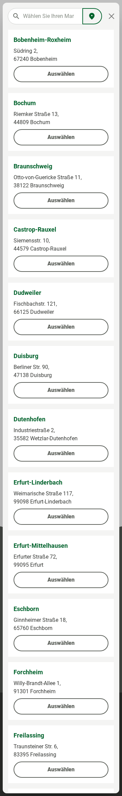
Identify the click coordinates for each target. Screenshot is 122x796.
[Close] (111, 16)
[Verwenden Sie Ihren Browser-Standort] (92, 16)
